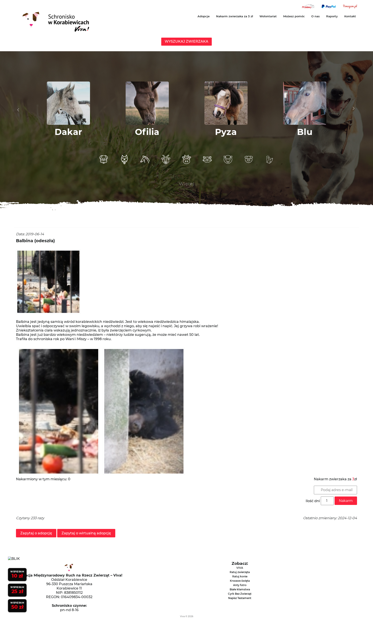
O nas (315, 16)
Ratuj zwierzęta (240, 572)
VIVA (239, 567)
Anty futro (240, 585)
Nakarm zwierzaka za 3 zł (234, 16)
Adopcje (204, 16)
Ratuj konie (239, 576)
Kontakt (350, 16)
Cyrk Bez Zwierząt (239, 593)
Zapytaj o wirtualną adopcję (86, 533)
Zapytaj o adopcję (36, 533)
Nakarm (346, 501)
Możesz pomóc (294, 16)
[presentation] (18, 110)
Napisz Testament (239, 598)
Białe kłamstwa (240, 589)
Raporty (332, 16)
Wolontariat (268, 16)
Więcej (186, 183)
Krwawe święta (240, 580)
